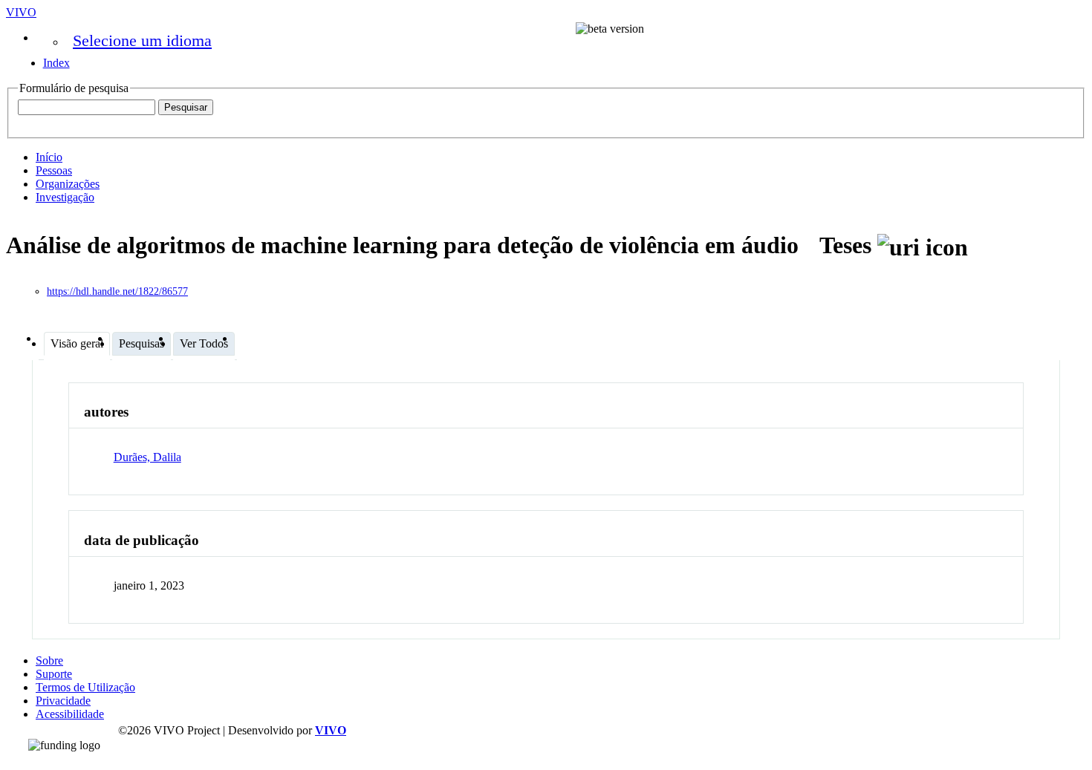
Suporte (54, 674)
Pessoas (54, 170)
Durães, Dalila (147, 457)
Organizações (68, 183)
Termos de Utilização (85, 687)
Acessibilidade (70, 714)
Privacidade (63, 700)
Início (49, 157)
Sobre (49, 660)
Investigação (65, 197)
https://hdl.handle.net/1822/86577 (117, 291)
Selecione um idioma (142, 40)
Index (56, 62)
